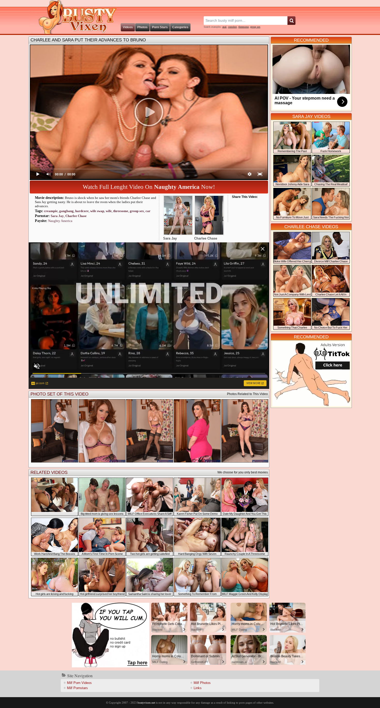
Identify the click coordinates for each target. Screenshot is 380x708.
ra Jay (57, 216)
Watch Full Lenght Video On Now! (149, 187)
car (148, 211)
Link (198, 688)
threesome (243, 26)
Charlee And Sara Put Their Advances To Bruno (88, 40)
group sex (255, 26)
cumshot (232, 26)
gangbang (66, 211)
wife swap (97, 211)
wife (109, 211)
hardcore (82, 211)
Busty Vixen (74, 17)
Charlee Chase (76, 216)
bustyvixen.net (146, 702)
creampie (51, 211)
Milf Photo (202, 683)
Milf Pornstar (77, 688)
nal (224, 26)
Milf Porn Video (79, 683)
